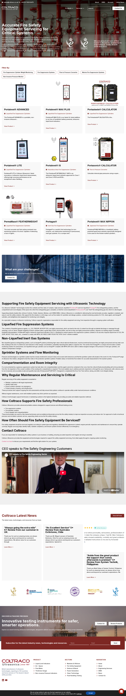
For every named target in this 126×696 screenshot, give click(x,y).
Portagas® (51, 221)
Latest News (120, 2)
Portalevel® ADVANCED (16, 109)
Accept (91, 693)
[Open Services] (83, 8)
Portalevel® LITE (13, 165)
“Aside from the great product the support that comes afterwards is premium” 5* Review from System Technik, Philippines (103, 560)
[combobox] (99, 8)
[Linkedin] (3, 680)
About (97, 2)
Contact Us (11, 277)
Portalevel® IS (53, 165)
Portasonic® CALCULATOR (102, 165)
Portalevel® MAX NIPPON (101, 221)
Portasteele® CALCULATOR (102, 109)
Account (110, 2)
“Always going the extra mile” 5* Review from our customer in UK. (21, 529)
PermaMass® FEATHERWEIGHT (21, 221)
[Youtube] (6, 680)
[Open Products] (72, 8)
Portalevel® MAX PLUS (58, 109)
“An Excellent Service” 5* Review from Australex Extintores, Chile (59, 529)
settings (79, 694)
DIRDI (103, 2)
